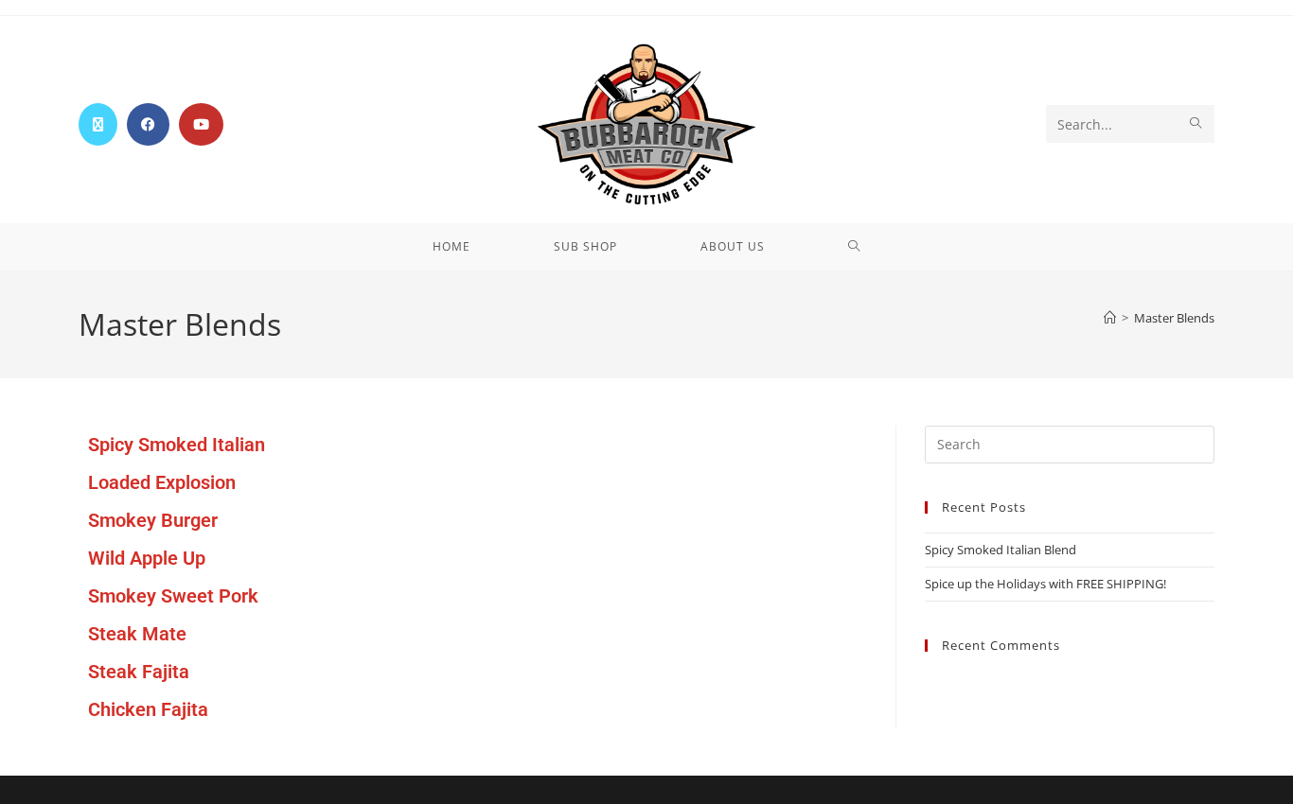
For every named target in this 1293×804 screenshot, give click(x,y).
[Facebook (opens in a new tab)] (148, 124)
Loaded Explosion (162, 482)
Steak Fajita (138, 671)
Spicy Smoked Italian (176, 444)
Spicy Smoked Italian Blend (1000, 549)
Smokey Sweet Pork (173, 596)
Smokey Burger (153, 520)
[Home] (1110, 317)
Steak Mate (137, 633)
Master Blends (1174, 317)
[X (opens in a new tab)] (98, 124)
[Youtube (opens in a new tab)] (201, 124)
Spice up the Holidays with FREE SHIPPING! (1045, 583)
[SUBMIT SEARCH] (1196, 124)
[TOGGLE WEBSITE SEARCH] (854, 247)
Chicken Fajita (148, 709)
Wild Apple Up (146, 558)
